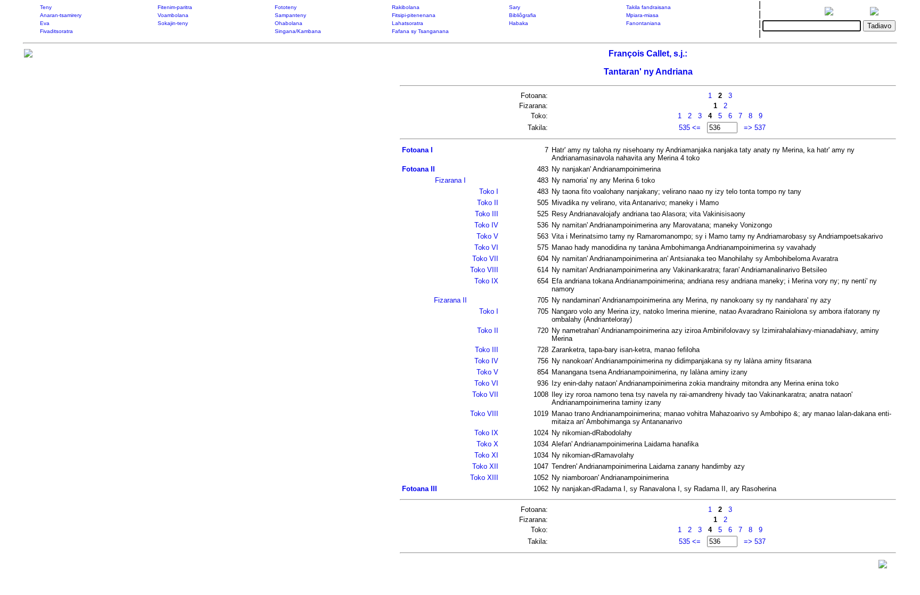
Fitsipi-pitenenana (414, 15)
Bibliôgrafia (522, 15)
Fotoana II (418, 169)
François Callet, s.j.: (648, 53)
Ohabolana (288, 23)
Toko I (488, 191)
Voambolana (173, 15)
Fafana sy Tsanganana (420, 31)
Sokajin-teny (173, 23)
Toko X (487, 444)
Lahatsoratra (407, 23)
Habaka (518, 23)
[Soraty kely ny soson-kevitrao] (882, 566)
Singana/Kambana (298, 31)
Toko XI (486, 455)
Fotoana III (419, 489)
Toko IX (486, 281)
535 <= (690, 128)
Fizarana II (450, 300)
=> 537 (755, 128)
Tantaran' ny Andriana (648, 71)
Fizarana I (450, 180)
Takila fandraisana (648, 7)
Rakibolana (406, 7)
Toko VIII (484, 270)
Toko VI (486, 247)
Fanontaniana (643, 23)
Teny (46, 7)
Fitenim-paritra (175, 7)
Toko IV (486, 225)
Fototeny (286, 7)
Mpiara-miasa (642, 15)
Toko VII (485, 259)
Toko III (486, 214)
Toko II (487, 203)
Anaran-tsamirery (60, 15)
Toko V (487, 236)
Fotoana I (417, 150)
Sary (514, 7)
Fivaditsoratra (56, 31)
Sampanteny (290, 15)
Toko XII (485, 466)
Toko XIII (484, 478)
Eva (45, 23)
